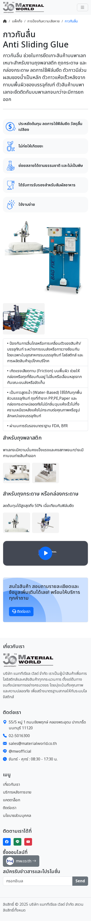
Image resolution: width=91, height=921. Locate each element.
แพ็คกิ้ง (17, 21)
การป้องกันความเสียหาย (43, 21)
